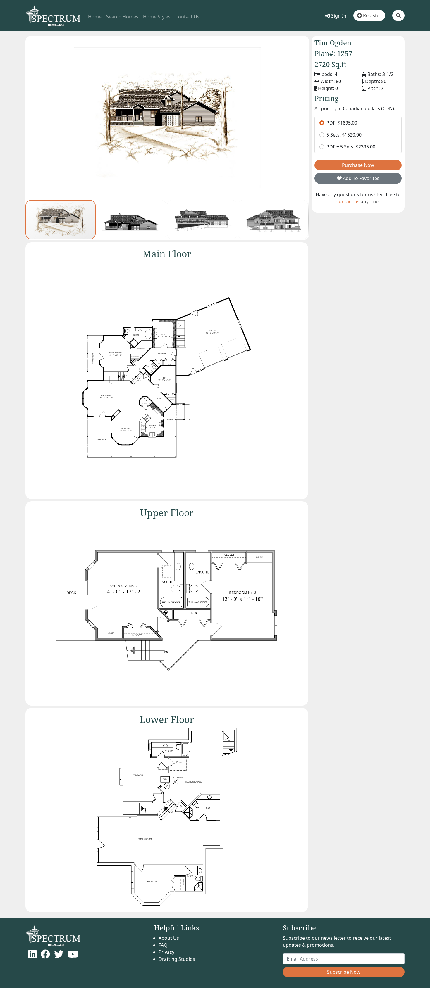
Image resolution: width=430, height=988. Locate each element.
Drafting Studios (177, 959)
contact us (348, 201)
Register (371, 15)
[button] (398, 15)
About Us (169, 938)
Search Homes (122, 16)
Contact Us (187, 16)
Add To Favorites (360, 178)
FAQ (163, 945)
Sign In (338, 16)
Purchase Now (358, 165)
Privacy (166, 952)
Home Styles (157, 16)
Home (95, 16)
